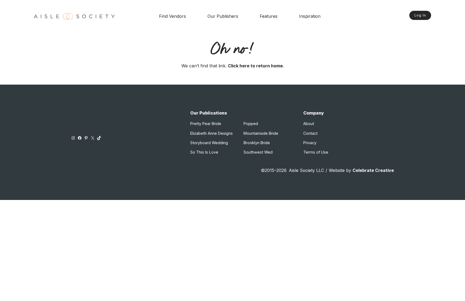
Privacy (309, 142)
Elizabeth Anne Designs (211, 133)
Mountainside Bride (261, 133)
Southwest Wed (258, 152)
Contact (310, 133)
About (308, 123)
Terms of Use (315, 152)
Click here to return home (255, 65)
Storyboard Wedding (209, 142)
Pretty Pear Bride (205, 123)
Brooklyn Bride (257, 142)
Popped (251, 123)
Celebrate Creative (373, 170)
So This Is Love (204, 152)
